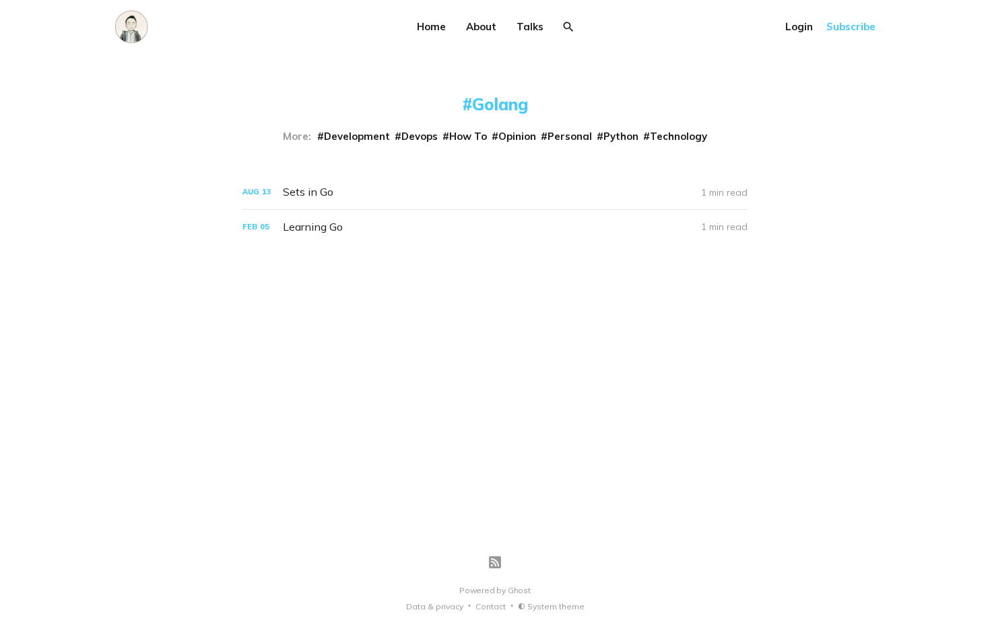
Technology (678, 136)
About (481, 26)
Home (431, 26)
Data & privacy (434, 606)
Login (799, 26)
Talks (530, 26)
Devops (419, 136)
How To (468, 136)
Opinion (517, 136)
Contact (490, 606)
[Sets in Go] (495, 192)
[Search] (568, 27)
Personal (570, 136)
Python (620, 136)
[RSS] (495, 562)
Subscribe (851, 26)
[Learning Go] (495, 227)
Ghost (519, 590)
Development (357, 136)
